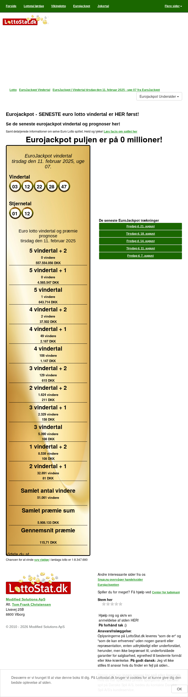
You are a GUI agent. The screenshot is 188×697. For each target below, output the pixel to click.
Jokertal (103, 6)
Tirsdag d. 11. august (140, 248)
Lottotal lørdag (34, 6)
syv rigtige (41, 560)
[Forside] (25, 20)
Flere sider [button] (172, 6)
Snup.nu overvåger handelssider (120, 579)
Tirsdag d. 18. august (140, 233)
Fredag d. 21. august (141, 226)
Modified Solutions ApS (25, 599)
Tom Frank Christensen (31, 604)
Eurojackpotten (108, 585)
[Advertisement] (117, 49)
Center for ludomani (166, 592)
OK (179, 688)
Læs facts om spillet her (120, 131)
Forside (11, 6)
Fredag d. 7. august (140, 255)
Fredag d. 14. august (141, 241)
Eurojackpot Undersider (158, 96)
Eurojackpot (81, 6)
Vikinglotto (58, 6)
